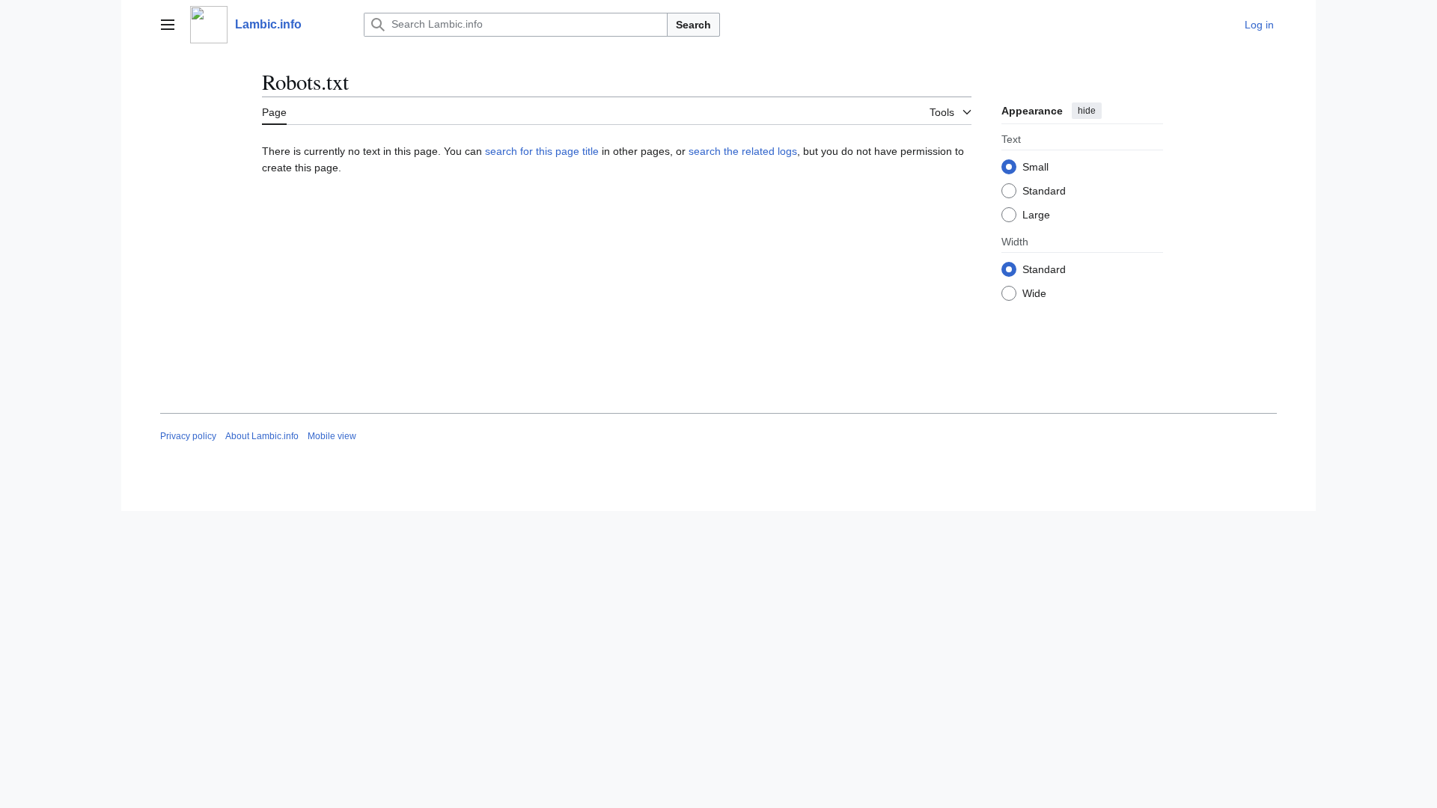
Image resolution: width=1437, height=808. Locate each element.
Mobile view (332, 436)
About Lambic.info (262, 436)
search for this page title (542, 151)
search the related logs (743, 151)
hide (1087, 110)
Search (693, 25)
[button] (168, 25)
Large (1036, 215)
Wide (1034, 293)
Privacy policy (188, 436)
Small (1035, 167)
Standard (1044, 191)
